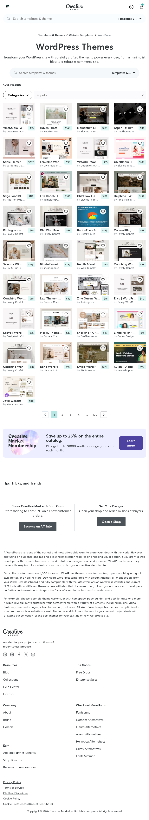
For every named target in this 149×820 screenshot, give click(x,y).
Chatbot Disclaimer (15, 793)
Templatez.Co (52, 199)
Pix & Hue (123, 199)
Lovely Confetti (16, 234)
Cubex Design (126, 336)
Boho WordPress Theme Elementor (63, 367)
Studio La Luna (16, 404)
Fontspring (83, 712)
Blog (6, 672)
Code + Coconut (53, 302)
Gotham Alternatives (90, 719)
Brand (7, 719)
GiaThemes (87, 336)
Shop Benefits (12, 760)
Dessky (85, 234)
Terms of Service (13, 787)
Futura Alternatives (88, 727)
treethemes (124, 131)
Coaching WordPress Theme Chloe (26, 298)
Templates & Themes (51, 35)
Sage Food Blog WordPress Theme (26, 196)
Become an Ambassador (19, 767)
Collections (10, 679)
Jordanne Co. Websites (20, 165)
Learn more (131, 443)
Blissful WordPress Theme (57, 264)
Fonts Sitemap (85, 756)
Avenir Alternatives (88, 734)
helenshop (124, 370)
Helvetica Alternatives (90, 741)
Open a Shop (111, 522)
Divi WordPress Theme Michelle (61, 230)
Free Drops (83, 672)
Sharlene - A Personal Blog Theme (100, 333)
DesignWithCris (16, 131)
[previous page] (45, 414)
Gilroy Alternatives (88, 749)
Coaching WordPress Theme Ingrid (27, 367)
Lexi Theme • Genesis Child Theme (63, 298)
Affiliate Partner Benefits (19, 753)
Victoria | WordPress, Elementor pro (101, 162)
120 (95, 415)
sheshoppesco (52, 268)
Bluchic (85, 131)
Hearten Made (52, 131)
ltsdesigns (86, 302)
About (7, 712)
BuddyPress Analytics (91, 230)
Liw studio (49, 165)
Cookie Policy (11, 798)
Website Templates (81, 35)
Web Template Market (94, 268)
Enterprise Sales (86, 679)
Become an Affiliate (37, 526)
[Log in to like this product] (29, 109)
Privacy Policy (12, 782)
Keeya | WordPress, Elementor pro (26, 333)
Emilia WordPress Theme (94, 367)
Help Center (11, 687)
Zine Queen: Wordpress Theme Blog (101, 298)
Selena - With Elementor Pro (22, 264)
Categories (16, 95)
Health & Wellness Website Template (101, 264)
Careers (8, 727)
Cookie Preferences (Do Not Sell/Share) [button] (28, 803)
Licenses (9, 694)
